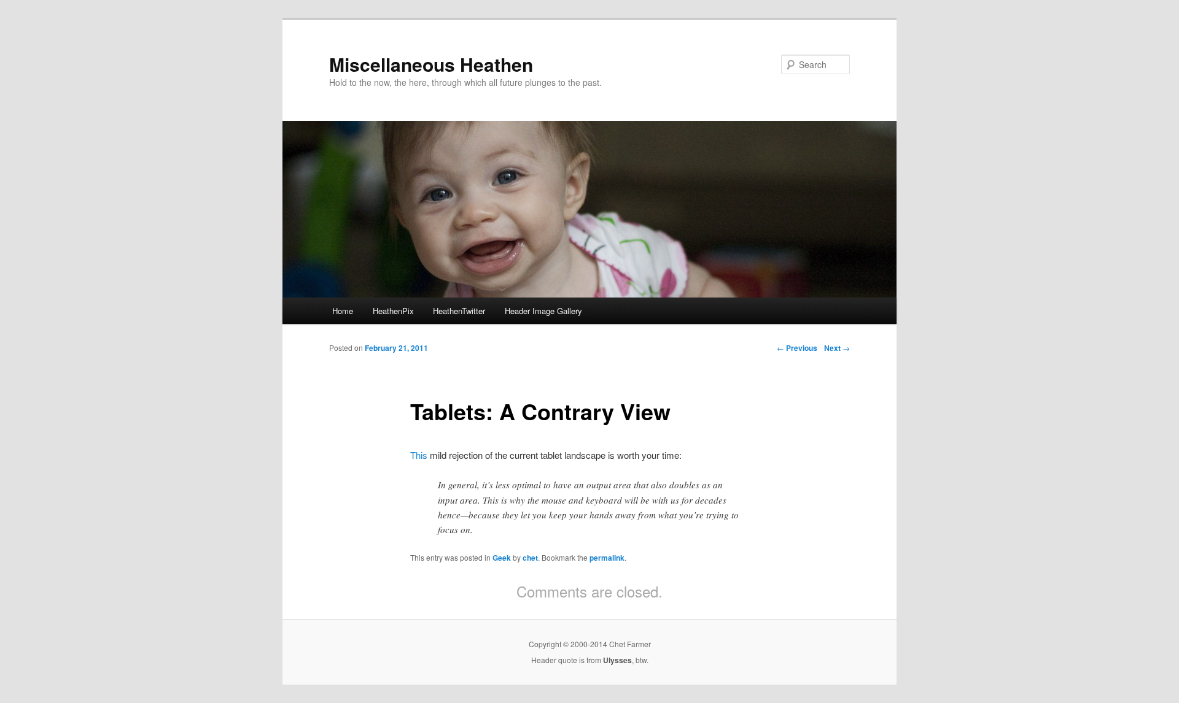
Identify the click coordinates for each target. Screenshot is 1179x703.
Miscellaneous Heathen (431, 64)
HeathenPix (393, 311)
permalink (607, 557)
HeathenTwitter (459, 311)
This (418, 454)
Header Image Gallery (543, 311)
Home (342, 311)
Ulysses (617, 660)
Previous (797, 347)
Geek (501, 557)
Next (837, 347)
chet (530, 557)
